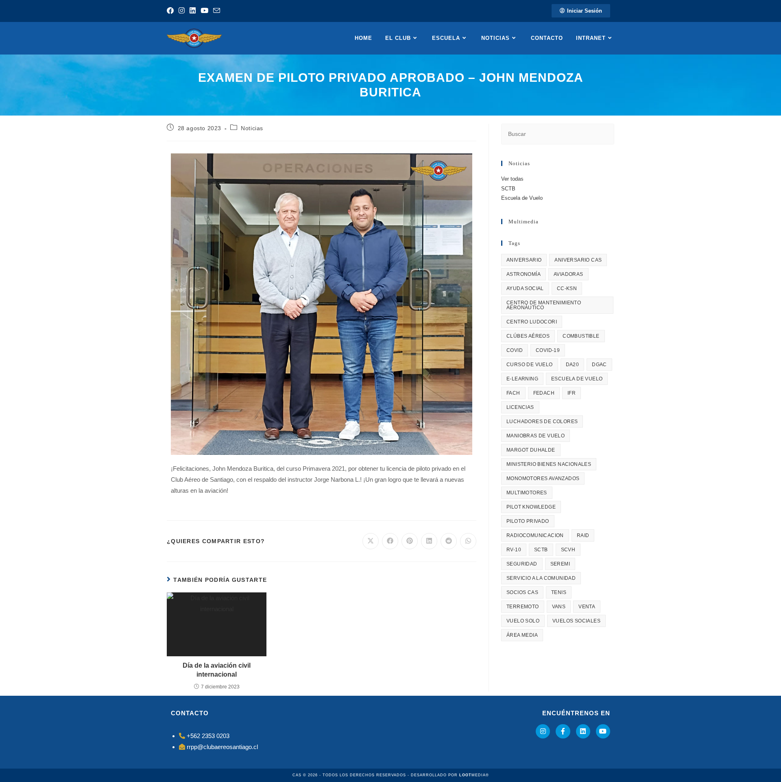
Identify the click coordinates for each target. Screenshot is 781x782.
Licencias (520, 407)
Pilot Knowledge (531, 507)
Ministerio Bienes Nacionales (548, 464)
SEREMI (560, 564)
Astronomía (523, 274)
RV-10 (513, 550)
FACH (513, 393)
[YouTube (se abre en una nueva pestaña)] (204, 11)
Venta (586, 606)
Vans (559, 606)
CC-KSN (567, 288)
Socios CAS (522, 592)
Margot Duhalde (530, 450)
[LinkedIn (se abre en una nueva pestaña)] (192, 11)
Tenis (558, 592)
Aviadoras (568, 274)
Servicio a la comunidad (541, 578)
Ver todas (512, 179)
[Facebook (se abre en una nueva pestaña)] (171, 11)
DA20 (572, 364)
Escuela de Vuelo (522, 198)
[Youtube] (603, 731)
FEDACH (543, 393)
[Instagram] (543, 731)
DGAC (599, 364)
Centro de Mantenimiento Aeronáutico (543, 305)
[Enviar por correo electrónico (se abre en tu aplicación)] (217, 11)
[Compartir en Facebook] (390, 541)
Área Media (522, 635)
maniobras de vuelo (535, 436)
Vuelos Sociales (576, 621)
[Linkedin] (583, 731)
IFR (571, 393)
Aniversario (523, 260)
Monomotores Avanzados (542, 478)
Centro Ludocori (531, 322)
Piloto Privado (527, 521)
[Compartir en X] (370, 541)
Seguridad (521, 564)
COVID (514, 350)
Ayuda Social (525, 288)
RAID (583, 535)
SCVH (568, 550)
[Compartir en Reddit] (449, 541)
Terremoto (522, 606)
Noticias (252, 128)
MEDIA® (474, 775)
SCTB (508, 189)
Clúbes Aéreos (528, 336)
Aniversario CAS (578, 260)
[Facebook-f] (563, 731)
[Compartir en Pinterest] (409, 541)
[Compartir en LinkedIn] (429, 541)
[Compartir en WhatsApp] (468, 541)
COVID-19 (548, 350)
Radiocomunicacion (535, 535)
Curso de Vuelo (529, 364)
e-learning (522, 379)
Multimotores (526, 493)
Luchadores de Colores (542, 421)
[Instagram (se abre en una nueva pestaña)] (181, 11)
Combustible (581, 336)
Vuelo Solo (522, 621)
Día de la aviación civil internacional (217, 670)
